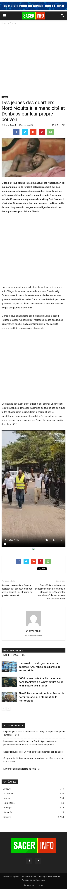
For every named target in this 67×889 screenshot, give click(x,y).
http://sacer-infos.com (33, 635)
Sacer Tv (7, 812)
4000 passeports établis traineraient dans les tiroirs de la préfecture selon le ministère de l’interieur (41, 682)
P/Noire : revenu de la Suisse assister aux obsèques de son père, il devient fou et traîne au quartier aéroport (17, 590)
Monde (7, 798)
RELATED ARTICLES (13, 650)
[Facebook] (29, 861)
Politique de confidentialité (33, 880)
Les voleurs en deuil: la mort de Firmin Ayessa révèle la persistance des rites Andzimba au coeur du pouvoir (30, 743)
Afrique (7, 788)
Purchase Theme (29, 876)
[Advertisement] (33, 60)
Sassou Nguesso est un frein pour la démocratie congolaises (33, 752)
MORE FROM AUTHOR (14, 655)
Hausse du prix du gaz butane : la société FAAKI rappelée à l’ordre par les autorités (40, 667)
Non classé (9, 802)
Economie (8, 793)
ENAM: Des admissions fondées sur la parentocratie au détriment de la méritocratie (41, 697)
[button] (62, 15)
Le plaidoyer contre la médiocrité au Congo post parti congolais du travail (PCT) (34, 733)
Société (4, 97)
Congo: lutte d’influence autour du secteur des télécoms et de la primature (33, 760)
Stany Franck (10, 125)
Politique (7, 807)
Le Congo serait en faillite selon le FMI (21, 769)
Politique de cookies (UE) (50, 876)
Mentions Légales (11, 876)
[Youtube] (38, 861)
